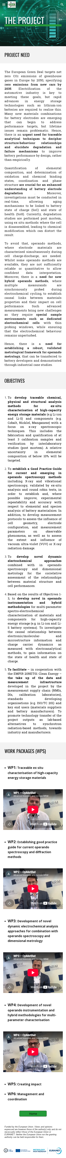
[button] (4, 4)
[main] (33, 23)
